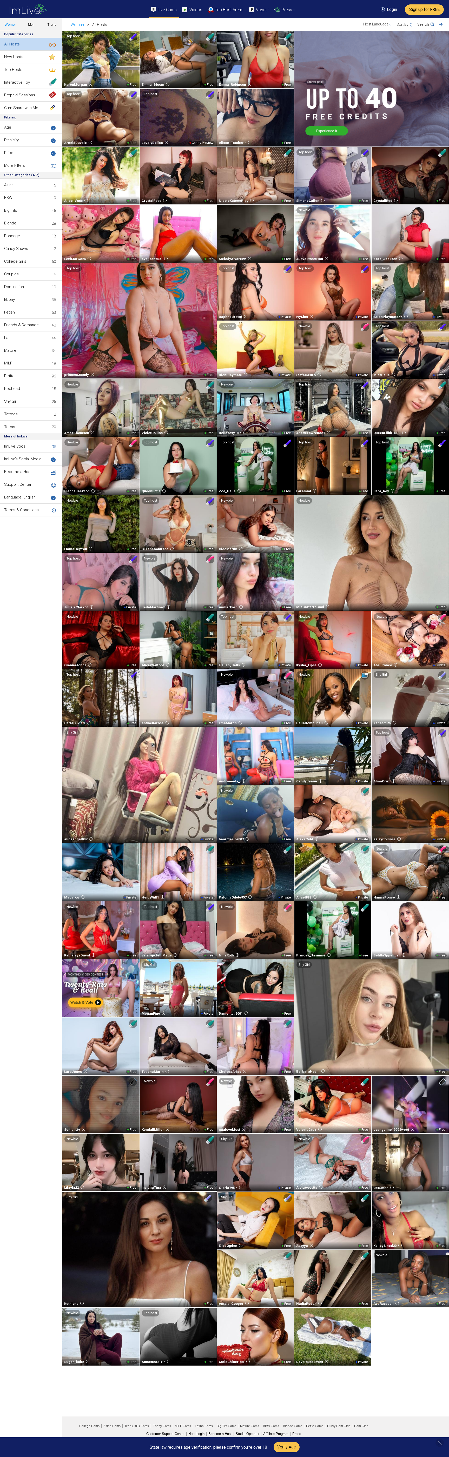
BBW (8, 197)
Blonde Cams (292, 1426)
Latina (9, 337)
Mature (10, 350)
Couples (11, 274)
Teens (9, 426)
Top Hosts (13, 69)
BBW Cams (271, 1426)
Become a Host (18, 471)
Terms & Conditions (21, 510)
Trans (52, 24)
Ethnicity (11, 140)
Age (7, 127)
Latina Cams (204, 1426)
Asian (9, 185)
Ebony (9, 299)
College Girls (15, 261)
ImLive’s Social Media (22, 459)
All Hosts (12, 44)
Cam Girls (361, 1426)
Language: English (20, 497)
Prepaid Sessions (19, 95)
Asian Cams (112, 1426)
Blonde (10, 223)
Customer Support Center (165, 1434)
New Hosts (13, 57)
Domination (14, 286)
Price (8, 152)
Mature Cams (249, 1426)
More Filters (14, 165)
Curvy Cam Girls (338, 1426)
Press (296, 1434)
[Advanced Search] (444, 24)
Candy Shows (16, 248)
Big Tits (10, 210)
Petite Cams (314, 1426)
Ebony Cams (162, 1426)
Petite (9, 376)
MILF (8, 363)
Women (10, 24)
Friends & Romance (21, 325)
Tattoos (11, 414)
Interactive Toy (17, 82)
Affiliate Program (275, 1434)
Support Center (17, 484)
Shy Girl (10, 401)
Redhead (12, 388)
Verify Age (286, 1447)
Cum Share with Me (21, 107)
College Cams (89, 1426)
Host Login (196, 1434)
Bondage (12, 236)
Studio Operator (247, 1434)
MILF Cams (183, 1426)
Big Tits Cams (226, 1426)
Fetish (9, 312)
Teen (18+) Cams (136, 1426)
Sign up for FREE (424, 9)
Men (31, 24)
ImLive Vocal (15, 446)
